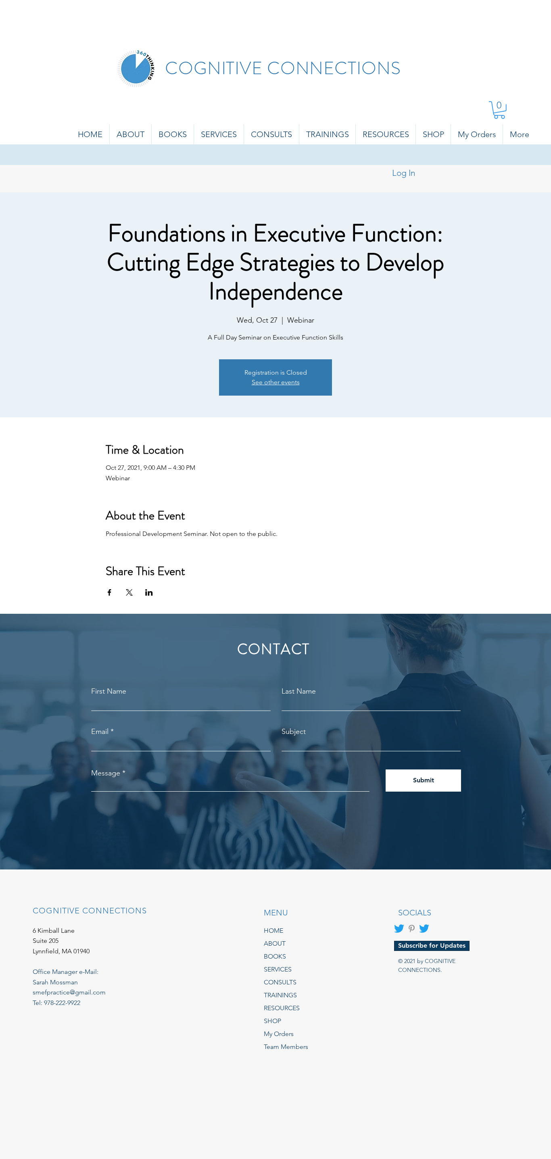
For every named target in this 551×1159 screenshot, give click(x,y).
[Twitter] (399, 928)
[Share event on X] (129, 592)
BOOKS (275, 956)
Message (105, 773)
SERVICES (278, 969)
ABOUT (275, 943)
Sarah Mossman (55, 982)
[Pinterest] (412, 928)
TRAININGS (280, 995)
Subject (294, 731)
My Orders (279, 1034)
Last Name (299, 691)
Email (100, 731)
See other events (276, 382)
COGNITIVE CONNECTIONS (283, 68)
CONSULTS (280, 982)
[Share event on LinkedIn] (149, 592)
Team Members (286, 1047)
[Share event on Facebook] (109, 592)
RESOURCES (282, 1008)
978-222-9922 (62, 1003)
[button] (499, 110)
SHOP (272, 1021)
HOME (273, 930)
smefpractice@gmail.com (69, 992)
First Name (108, 691)
